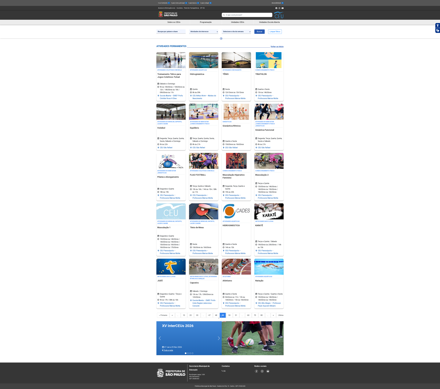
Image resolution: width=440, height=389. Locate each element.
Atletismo (227, 276)
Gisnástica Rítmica (232, 126)
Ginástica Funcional (264, 130)
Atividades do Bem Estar (199, 122)
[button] (160, 338)
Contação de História (181, 325)
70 (255, 315)
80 (262, 315)
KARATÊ (259, 225)
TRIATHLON (261, 74)
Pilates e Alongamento (168, 177)
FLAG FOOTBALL (198, 175)
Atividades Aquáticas (198, 70)
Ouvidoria (180, 8)
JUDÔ (160, 280)
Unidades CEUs (237, 22)
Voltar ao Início (277, 47)
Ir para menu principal (179, 3)
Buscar (259, 31)
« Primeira (163, 315)
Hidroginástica (197, 74)
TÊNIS (226, 74)
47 (209, 315)
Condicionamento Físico (264, 70)
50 (229, 315)
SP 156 (202, 8)
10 (184, 315)
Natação (259, 280)
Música (195, 325)
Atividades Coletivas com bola (169, 70)
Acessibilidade (277, 3)
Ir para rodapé (205, 3)
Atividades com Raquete (232, 70)
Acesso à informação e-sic (166, 8)
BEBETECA (171, 328)
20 (191, 315)
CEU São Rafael (166, 147)
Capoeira (194, 282)
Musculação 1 (163, 227)
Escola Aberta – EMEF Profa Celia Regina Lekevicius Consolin (203, 303)
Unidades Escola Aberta (269, 22)
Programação (206, 22)
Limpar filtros (275, 31)
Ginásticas (227, 122)
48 (216, 315)
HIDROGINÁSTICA (231, 225)
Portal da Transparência (191, 8)
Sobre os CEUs (174, 22)
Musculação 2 (261, 175)
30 (197, 315)
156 (224, 371)
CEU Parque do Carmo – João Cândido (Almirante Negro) (186, 350)
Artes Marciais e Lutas (264, 221)
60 (248, 315)
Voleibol (161, 128)
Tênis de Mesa (197, 227)
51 (236, 315)
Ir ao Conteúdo (163, 3)
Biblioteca (166, 325)
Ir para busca (193, 3)
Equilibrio (194, 128)
